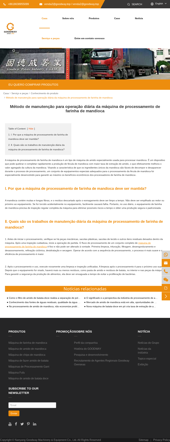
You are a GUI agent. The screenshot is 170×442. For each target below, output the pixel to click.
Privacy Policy (161, 440)
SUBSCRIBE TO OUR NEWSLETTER (23, 391)
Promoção (65, 331)
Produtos (94, 18)
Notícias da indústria (144, 350)
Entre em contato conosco (90, 38)
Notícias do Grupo (148, 342)
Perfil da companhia (86, 342)
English (159, 3)
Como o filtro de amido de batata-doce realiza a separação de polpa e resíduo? (45, 298)
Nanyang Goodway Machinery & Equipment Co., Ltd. (46, 440)
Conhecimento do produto (44, 93)
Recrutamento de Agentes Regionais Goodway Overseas (101, 362)
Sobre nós (68, 18)
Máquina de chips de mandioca (26, 354)
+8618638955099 (16, 4)
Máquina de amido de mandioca (27, 348)
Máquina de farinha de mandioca (27, 342)
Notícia (139, 18)
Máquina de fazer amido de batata (28, 360)
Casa (44, 18)
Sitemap (143, 440)
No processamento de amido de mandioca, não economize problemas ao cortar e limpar (45, 306)
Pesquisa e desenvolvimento (91, 354)
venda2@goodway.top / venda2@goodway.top (69, 4)
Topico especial (147, 358)
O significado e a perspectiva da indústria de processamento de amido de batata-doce (122, 298)
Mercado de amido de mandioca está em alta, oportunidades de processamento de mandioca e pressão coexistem (122, 302)
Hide (31, 128)
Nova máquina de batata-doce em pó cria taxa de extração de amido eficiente (122, 306)
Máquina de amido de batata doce (28, 378)
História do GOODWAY (87, 348)
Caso (117, 18)
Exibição (143, 364)
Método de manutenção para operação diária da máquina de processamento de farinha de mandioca (59, 97)
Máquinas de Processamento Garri (28, 366)
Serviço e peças (51, 38)
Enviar (14, 413)
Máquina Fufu (16, 372)
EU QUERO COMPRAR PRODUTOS (33, 84)
